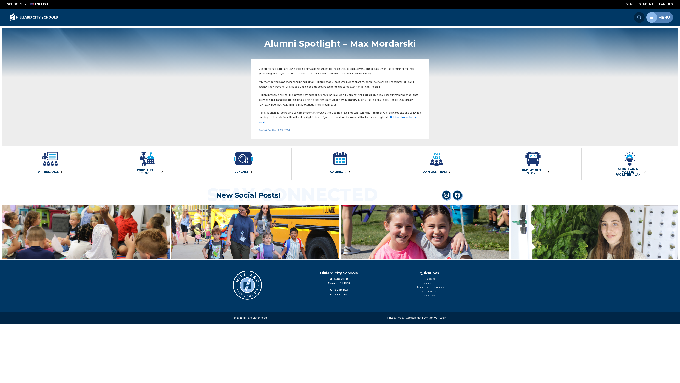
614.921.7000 (341, 290)
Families (666, 4)
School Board (429, 296)
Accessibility (413, 318)
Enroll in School (429, 291)
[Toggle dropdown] (25, 4)
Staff (630, 4)
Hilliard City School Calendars (429, 287)
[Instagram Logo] (446, 195)
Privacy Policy (395, 318)
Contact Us (430, 318)
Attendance (429, 283)
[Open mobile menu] (651, 17)
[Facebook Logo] (457, 195)
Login (442, 318)
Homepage (429, 279)
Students (647, 4)
